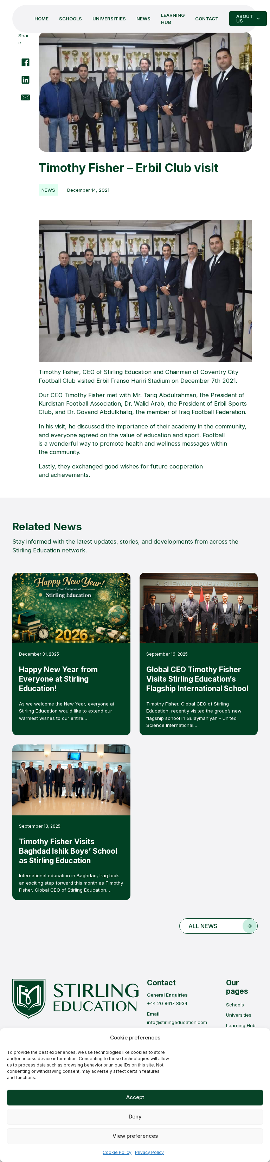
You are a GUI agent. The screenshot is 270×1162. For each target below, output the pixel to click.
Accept (135, 1097)
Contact (207, 18)
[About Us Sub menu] (258, 19)
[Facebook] (25, 62)
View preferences (135, 1136)
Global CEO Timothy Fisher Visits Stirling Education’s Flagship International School (197, 679)
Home (41, 18)
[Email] (25, 98)
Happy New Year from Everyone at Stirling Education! (58, 679)
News (143, 18)
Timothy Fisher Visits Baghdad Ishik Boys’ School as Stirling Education (68, 851)
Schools (70, 18)
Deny (135, 1116)
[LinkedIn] (25, 80)
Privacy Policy (149, 1152)
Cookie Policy (117, 1152)
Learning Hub (173, 18)
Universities (109, 18)
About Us (244, 18)
